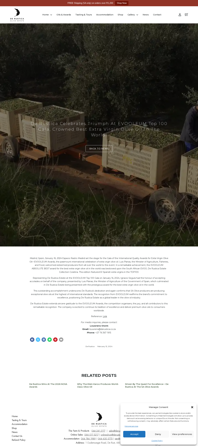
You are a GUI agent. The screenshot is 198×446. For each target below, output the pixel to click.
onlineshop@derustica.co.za (114, 434)
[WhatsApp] (49, 339)
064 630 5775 (105, 438)
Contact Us (17, 436)
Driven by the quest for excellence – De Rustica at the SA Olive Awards (146, 385)
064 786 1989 (88, 438)
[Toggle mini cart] (186, 14)
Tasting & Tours (83, 14)
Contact (157, 14)
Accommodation (104, 14)
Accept (134, 434)
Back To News (99, 148)
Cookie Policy (157, 440)
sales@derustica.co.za (119, 430)
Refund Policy (18, 440)
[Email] (61, 339)
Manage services (131, 426)
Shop (120, 14)
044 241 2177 (98, 430)
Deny (158, 434)
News (146, 14)
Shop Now (122, 3)
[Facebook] (32, 339)
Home (45, 14)
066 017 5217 (91, 434)
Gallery (131, 14)
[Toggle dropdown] (51, 14)
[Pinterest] (55, 339)
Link (105, 316)
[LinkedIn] (44, 339)
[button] (192, 407)
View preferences (182, 434)
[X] (38, 339)
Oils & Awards (64, 14)
